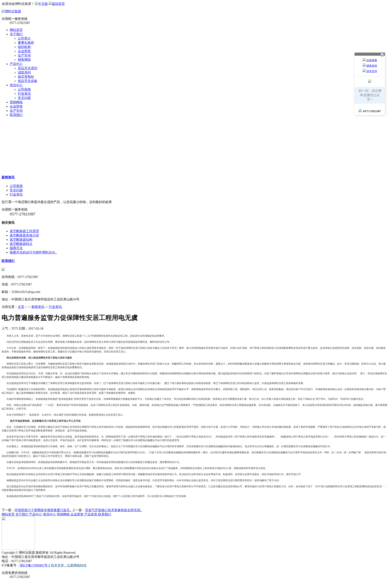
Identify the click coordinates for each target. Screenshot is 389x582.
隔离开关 (16, 248)
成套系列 (24, 72)
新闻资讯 (8, 177)
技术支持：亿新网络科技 (69, 565)
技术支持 (371, 71)
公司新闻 (24, 89)
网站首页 (16, 30)
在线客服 (371, 60)
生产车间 (24, 55)
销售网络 (24, 59)
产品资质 (91, 514)
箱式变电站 (26, 76)
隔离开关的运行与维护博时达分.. (33, 252)
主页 (21, 307)
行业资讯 (24, 93)
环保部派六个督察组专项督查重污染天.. (43, 510)
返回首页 (58, 3)
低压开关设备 (27, 81)
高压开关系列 (27, 68)
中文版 (43, 3)
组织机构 (24, 47)
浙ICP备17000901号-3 (35, 565)
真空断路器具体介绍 (24, 235)
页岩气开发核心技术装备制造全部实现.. (113, 510)
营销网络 (16, 102)
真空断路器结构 (21, 239)
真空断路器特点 (21, 244)
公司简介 (24, 38)
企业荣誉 (24, 51)
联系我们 (16, 115)
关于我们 (16, 34)
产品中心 (16, 64)
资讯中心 (16, 85)
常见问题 (24, 98)
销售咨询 (371, 65)
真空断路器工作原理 (24, 231)
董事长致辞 (26, 42)
